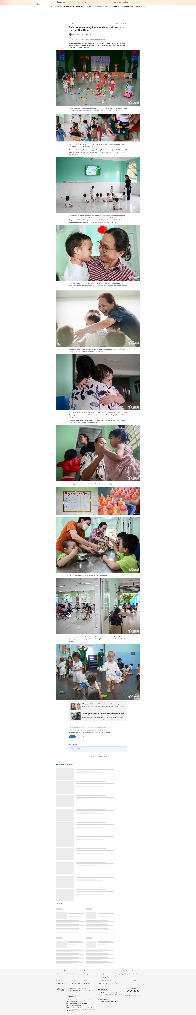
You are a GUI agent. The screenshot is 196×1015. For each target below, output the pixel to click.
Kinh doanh (66, 6)
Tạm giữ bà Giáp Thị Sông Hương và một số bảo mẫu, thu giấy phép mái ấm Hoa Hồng (103, 714)
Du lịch (136, 6)
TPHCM (91, 740)
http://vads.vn (105, 999)
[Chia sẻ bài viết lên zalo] (73, 39)
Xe (125, 6)
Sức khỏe (114, 6)
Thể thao (93, 6)
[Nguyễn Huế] (70, 34)
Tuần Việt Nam (117, 2)
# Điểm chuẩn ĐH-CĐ (82, 2)
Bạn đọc (140, 6)
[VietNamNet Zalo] (138, 992)
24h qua (134, 980)
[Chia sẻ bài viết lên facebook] (70, 39)
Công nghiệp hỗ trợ (104, 977)
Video (133, 971)
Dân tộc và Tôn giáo (75, 6)
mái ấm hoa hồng (82, 740)
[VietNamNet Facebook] (128, 992)
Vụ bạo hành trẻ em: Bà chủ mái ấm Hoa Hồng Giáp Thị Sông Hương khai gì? (90, 727)
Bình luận (72, 736)
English (117, 977)
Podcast (134, 977)
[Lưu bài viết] (82, 39)
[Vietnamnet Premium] (60, 971)
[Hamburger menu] (144, 6)
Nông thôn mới (103, 983)
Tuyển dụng (132, 998)
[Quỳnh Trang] (82, 34)
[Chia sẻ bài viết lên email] (76, 39)
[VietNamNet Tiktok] (135, 992)
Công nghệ (120, 6)
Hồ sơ (116, 980)
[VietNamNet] (51, 6)
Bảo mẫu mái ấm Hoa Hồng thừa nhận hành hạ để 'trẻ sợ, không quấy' (89, 730)
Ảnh (116, 983)
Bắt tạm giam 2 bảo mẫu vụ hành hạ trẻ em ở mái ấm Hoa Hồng (100, 704)
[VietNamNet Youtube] (131, 992)
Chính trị (55, 6)
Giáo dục (83, 6)
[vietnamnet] (60, 3)
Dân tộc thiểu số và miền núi (122, 971)
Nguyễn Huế (76, 34)
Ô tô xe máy (86, 977)
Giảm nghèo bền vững (105, 980)
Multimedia (135, 974)
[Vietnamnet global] (125, 3)
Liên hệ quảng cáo (102, 989)
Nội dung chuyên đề (120, 974)
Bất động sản (129, 6)
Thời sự (60, 6)
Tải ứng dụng (128, 995)
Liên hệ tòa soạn (71, 996)
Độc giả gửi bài (136, 995)
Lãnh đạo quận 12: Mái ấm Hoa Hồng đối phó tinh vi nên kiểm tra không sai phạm (92, 732)
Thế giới (88, 6)
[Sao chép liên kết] (79, 39)
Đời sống (108, 6)
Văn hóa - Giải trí (101, 6)
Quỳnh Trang (88, 34)
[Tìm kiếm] (139, 2)
